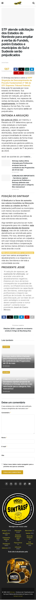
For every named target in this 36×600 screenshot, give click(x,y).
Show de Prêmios (30, 536)
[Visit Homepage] (18, 3)
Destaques (6, 543)
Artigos (4, 530)
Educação (18, 530)
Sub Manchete (29, 542)
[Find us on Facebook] (6, 483)
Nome (4, 437)
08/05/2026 (16, 189)
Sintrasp (12, 592)
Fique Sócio (18, 542)
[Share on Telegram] (32, 69)
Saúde (28, 533)
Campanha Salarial (6, 538)
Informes (6, 347)
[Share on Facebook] (16, 69)
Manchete (28, 530)
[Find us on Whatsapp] (20, 483)
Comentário (6, 413)
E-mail (4, 446)
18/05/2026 (16, 172)
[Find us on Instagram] (15, 483)
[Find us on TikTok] (24, 483)
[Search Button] (33, 3)
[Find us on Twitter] (11, 484)
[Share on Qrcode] (19, 73)
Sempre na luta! (18, 596)
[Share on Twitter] (21, 69)
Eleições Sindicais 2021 (18, 536)
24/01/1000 (5, 62)
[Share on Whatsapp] (27, 69)
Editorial (5, 548)
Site (3, 455)
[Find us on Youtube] (29, 483)
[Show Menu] (2, 3)
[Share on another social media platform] (29, 73)
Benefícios (6, 533)
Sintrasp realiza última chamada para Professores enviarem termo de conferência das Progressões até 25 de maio (23, 165)
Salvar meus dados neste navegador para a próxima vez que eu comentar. (18, 465)
